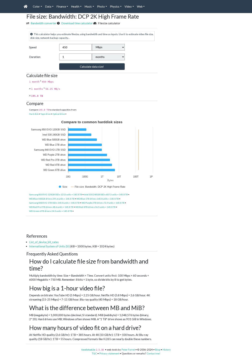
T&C (94, 353)
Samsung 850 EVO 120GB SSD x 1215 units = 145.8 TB (55, 194)
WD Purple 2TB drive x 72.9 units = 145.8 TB (103, 202)
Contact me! (153, 353)
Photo (101, 6)
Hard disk (34, 114)
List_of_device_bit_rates (44, 242)
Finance (61, 6)
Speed (33, 47)
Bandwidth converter (43, 23)
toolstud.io (88, 349)
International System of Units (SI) (49, 246)
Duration (34, 56)
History (167, 349)
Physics (114, 6)
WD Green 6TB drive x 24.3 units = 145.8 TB (50, 211)
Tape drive (45, 114)
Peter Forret (128, 349)
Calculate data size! (92, 66)
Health (75, 6)
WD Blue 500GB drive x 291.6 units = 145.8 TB (52, 198)
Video (128, 6)
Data (48, 6)
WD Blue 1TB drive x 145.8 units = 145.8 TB (97, 198)
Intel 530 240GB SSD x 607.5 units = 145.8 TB (106, 194)
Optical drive (58, 114)
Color (36, 6)
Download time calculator (77, 23)
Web (140, 6)
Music (88, 6)
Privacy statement (109, 353)
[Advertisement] (93, 224)
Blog (157, 349)
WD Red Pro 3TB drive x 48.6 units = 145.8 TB (51, 207)
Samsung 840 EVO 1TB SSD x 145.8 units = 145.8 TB (54, 202)
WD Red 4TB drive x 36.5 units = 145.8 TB (95, 207)
